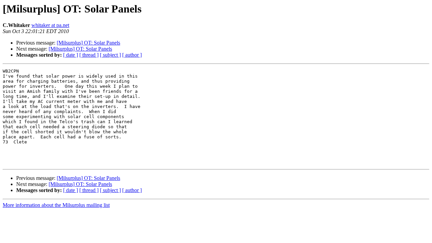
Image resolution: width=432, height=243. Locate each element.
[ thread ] (89, 55)
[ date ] (70, 55)
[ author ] (132, 55)
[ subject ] (110, 55)
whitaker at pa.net (50, 25)
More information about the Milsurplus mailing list (56, 205)
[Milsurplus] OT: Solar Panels (88, 43)
